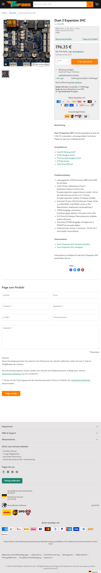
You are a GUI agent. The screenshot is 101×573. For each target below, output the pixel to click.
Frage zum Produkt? (90, 39)
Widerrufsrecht (81, 555)
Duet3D (12, 13)
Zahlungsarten (67, 555)
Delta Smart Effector (65, 164)
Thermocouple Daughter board (69, 158)
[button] (95, 572)
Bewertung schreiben (64, 39)
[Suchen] (90, 4)
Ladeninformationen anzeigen (69, 75)
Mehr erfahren (76, 82)
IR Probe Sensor (63, 161)
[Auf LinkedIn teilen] (78, 269)
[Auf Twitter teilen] (74, 269)
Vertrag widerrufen (12, 480)
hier (68, 258)
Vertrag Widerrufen (9, 557)
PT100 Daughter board (66, 155)
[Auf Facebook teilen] (70, 269)
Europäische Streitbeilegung (30, 557)
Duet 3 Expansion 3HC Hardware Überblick (73, 244)
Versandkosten (78, 51)
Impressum (48, 557)
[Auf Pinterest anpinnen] (82, 269)
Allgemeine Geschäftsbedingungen (15, 555)
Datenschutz (36, 555)
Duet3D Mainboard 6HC (66, 152)
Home (4, 13)
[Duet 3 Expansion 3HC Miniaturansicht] (5, 74)
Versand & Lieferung (51, 555)
